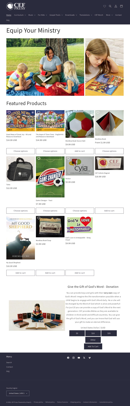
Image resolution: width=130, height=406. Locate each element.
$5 (77, 333)
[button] (20, 15)
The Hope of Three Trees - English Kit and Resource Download (49, 135)
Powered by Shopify (24, 402)
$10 (93, 333)
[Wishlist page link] (104, 6)
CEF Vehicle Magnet (102, 173)
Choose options (21, 151)
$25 (109, 333)
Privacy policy (38, 402)
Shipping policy (75, 402)
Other (93, 340)
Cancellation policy (106, 402)
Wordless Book (100, 139)
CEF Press (15, 402)
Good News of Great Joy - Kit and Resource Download (18, 135)
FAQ (8, 371)
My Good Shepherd (13, 263)
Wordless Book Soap (43, 240)
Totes (8, 185)
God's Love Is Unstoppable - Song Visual (78, 239)
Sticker (68, 179)
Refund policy (50, 402)
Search (9, 362)
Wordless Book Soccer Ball (75, 141)
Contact (9, 367)
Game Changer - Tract (44, 200)
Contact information (90, 402)
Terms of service (62, 402)
